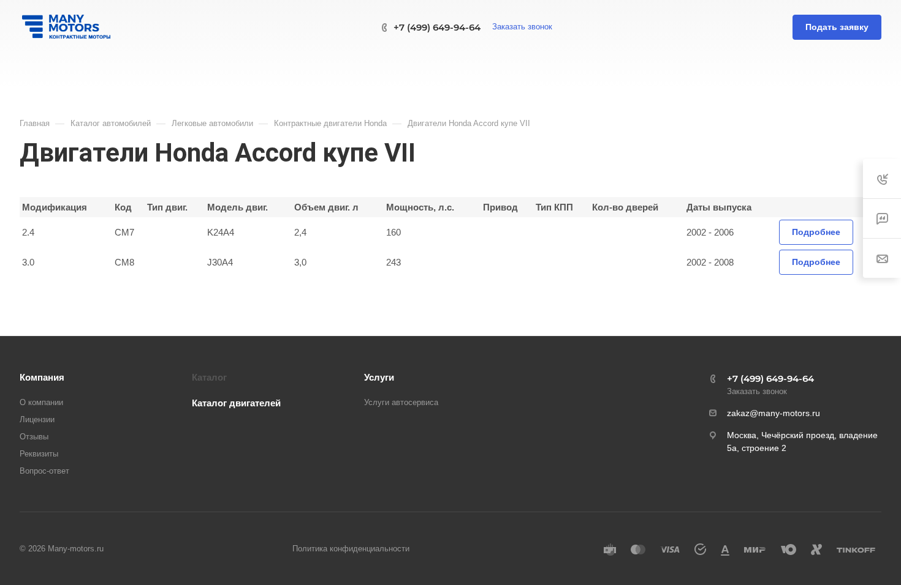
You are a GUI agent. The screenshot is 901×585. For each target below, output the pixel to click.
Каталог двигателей (236, 403)
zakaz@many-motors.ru (773, 413)
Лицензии (37, 419)
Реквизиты (39, 453)
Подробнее (816, 232)
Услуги (379, 377)
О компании (41, 402)
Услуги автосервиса (401, 402)
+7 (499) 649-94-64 (437, 27)
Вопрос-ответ (44, 470)
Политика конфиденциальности (350, 548)
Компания (42, 377)
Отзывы (34, 436)
